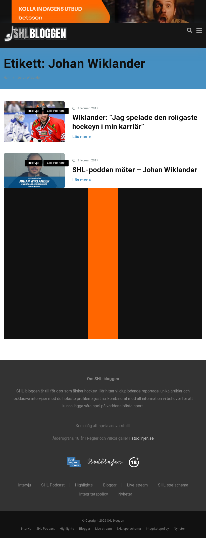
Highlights (84, 485)
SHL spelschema (173, 485)
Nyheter (125, 494)
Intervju (33, 111)
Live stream (137, 485)
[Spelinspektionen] (74, 462)
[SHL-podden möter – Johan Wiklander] (34, 170)
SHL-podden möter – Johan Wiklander (134, 170)
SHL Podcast (56, 111)
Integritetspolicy (93, 494)
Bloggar (110, 485)
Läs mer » (81, 136)
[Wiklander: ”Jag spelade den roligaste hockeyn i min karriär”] (34, 121)
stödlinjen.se (142, 438)
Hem (7, 77)
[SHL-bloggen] (35, 33)
